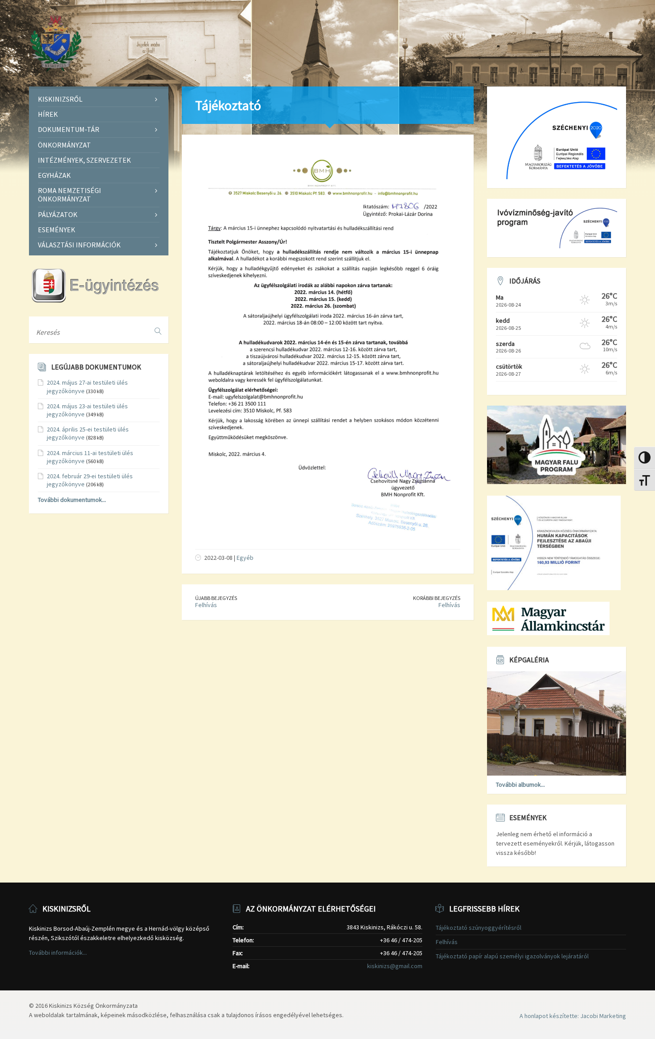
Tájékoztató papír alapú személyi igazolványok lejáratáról (512, 956)
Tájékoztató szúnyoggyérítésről (478, 928)
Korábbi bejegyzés (436, 598)
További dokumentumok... (72, 500)
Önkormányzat (64, 144)
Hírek (48, 114)
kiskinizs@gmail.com (394, 966)
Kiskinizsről (60, 98)
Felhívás (206, 605)
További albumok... (520, 784)
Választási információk (79, 244)
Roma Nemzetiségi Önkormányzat (69, 194)
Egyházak (54, 175)
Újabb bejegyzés (216, 598)
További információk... (58, 953)
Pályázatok (58, 214)
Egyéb (245, 558)
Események (56, 229)
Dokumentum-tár (68, 129)
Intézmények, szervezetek (84, 160)
